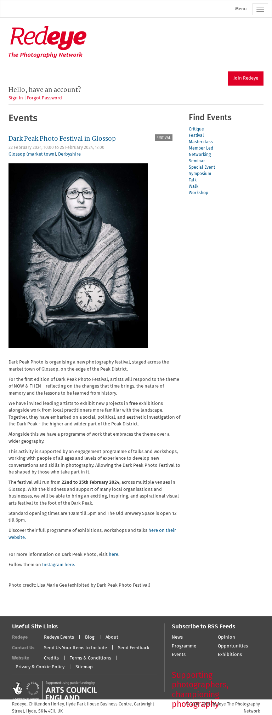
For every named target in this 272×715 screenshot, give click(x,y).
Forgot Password (44, 98)
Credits (51, 658)
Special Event (202, 167)
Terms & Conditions (90, 658)
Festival (164, 138)
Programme (184, 646)
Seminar (197, 161)
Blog (90, 637)
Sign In (15, 98)
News (177, 637)
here (113, 554)
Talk (193, 180)
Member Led (201, 148)
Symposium (200, 174)
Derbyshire (69, 154)
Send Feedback (133, 648)
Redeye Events (59, 637)
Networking (200, 155)
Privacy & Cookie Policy (40, 667)
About (112, 637)
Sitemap (84, 667)
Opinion (226, 637)
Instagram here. (58, 565)
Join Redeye (245, 78)
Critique (196, 129)
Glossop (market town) (32, 154)
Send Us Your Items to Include (75, 648)
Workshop (198, 193)
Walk (193, 187)
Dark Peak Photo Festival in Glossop (62, 139)
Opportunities (233, 646)
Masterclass (201, 142)
